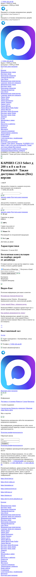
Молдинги (4, 129)
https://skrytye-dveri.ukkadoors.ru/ (11, 499)
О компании (5, 136)
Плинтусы (4, 125)
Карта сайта (9, 410)
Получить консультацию (9, 141)
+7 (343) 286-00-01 (16, 463)
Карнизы (4, 127)
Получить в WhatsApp (10, 269)
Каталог (3, 70)
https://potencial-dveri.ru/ (8, 488)
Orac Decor (4, 79)
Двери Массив (6, 109)
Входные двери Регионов (9, 111)
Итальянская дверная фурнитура (12, 296)
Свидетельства (6, 408)
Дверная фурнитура (7, 77)
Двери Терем (5, 97)
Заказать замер (6, 197)
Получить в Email (26, 269)
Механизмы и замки (8, 120)
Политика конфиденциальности (12, 432)
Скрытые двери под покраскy (11, 83)
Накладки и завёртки (8, 124)
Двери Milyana (6, 106)
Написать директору (18, 408)
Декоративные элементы (9, 133)
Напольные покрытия (8, 75)
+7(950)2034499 (18, 461)
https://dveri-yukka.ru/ (8, 482)
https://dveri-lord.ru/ (7, 478)
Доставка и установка (8, 401)
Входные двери (6, 74)
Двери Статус (5, 104)
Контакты (4, 140)
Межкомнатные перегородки (11, 81)
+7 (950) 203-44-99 (7, 1)
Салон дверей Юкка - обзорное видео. (14, 304)
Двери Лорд (5, 99)
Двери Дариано (6, 102)
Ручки (3, 118)
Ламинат (4, 116)
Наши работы (5, 134)
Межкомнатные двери (8, 72)
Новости (19, 401)
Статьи (24, 401)
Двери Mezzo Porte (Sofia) (9, 108)
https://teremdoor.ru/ (7, 485)
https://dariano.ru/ (6, 495)
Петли (3, 122)
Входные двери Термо (8, 113)
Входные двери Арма (8, 115)
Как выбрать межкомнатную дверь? (13, 313)
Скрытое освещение (8, 131)
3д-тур (3, 335)
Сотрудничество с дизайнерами (11, 138)
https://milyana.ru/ (6, 492)
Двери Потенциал (7, 100)
